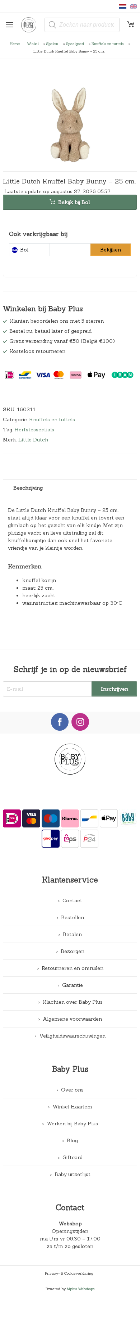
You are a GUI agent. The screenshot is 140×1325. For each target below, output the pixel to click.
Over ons (72, 1089)
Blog (72, 1140)
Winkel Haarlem (72, 1106)
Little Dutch (33, 439)
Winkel (33, 43)
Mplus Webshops (80, 1288)
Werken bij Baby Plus (72, 1123)
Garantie (72, 985)
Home (15, 43)
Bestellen (72, 917)
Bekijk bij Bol (74, 202)
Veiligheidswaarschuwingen (72, 1036)
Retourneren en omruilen (72, 968)
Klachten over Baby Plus (72, 1002)
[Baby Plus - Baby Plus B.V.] (31, 25)
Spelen (52, 43)
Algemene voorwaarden (72, 1019)
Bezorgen (72, 951)
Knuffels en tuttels (107, 43)
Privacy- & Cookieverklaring (69, 1273)
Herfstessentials (34, 429)
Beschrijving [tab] (28, 488)
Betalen (72, 934)
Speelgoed (75, 43)
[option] (70, 117)
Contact (72, 900)
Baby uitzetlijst (72, 1174)
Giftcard (72, 1157)
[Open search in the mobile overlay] (82, 25)
